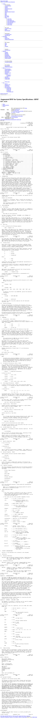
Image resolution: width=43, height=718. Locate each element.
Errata (26, 108)
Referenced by (14, 119)
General (6, 6)
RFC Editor (7, 16)
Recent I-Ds (7, 38)
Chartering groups (8, 28)
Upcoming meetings (8, 62)
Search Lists (19, 119)
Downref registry (8, 72)
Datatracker (13, 1)
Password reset (7, 84)
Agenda (6, 52)
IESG (6, 12)
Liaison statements (8, 69)
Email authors (3, 119)
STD (6, 50)
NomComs (7, 71)
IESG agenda (7, 70)
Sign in (6, 83)
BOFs (6, 29)
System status (7, 78)
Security (6, 10)
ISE (5, 45)
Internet (6, 7)
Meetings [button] (4, 51)
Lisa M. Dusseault (14, 117)
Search (6, 37)
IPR (6, 119)
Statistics (6, 73)
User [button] (3, 82)
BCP (8, 50)
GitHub (33, 717)
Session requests (8, 58)
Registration (7, 55)
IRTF (6, 14)
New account (7, 86)
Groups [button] (4, 3)
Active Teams (9, 24)
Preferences (7, 85)
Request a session (8, 57)
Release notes (7, 77)
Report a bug (7, 81)
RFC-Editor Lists (10, 91)
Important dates (7, 56)
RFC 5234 (18, 109)
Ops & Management (8, 8)
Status (4, 104)
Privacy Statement (27, 716)
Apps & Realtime (8, 5)
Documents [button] (5, 36)
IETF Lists (9, 88)
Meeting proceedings (8, 66)
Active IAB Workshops (11, 21)
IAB (5, 13)
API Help (6, 76)
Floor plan (7, 54)
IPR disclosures (7, 68)
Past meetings (7, 65)
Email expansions (6, 105)
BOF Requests (7, 30)
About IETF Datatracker (4, 717)
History (4, 106)
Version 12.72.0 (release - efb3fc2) (15, 717)
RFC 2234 (17, 110)
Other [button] (4, 67)
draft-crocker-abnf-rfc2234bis (18, 111)
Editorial (6, 46)
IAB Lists (9, 90)
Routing (6, 9)
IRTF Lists (9, 89)
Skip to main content (4, 0)
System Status (24, 717)
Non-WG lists (7, 35)
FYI (9, 50)
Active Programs (10, 22)
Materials (6, 53)
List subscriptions (8, 87)
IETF (1, 716)
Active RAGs (9, 23)
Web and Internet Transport (10, 11)
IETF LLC (7, 15)
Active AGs (9, 18)
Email (36, 717)
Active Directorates (10, 20)
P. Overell (17, 112)
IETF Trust (15, 716)
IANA (22, 716)
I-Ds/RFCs (9, 74)
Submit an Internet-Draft (9, 39)
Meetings (8, 75)
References (9, 119)
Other (6, 17)
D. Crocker (13, 112)
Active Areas (9, 19)
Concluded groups (8, 34)
